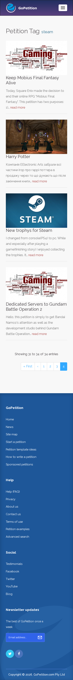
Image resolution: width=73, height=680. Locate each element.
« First (27, 366)
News (9, 427)
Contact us (13, 514)
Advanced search (17, 536)
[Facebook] (19, 654)
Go (40, 637)
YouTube (12, 586)
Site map (12, 434)
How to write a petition (21, 456)
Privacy (10, 499)
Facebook (12, 571)
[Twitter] (10, 654)
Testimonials (14, 563)
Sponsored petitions (19, 464)
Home (10, 419)
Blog (9, 594)
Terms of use (14, 521)
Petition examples (17, 529)
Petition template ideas (21, 449)
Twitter (10, 579)
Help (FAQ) (13, 491)
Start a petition (16, 441)
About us (12, 506)
